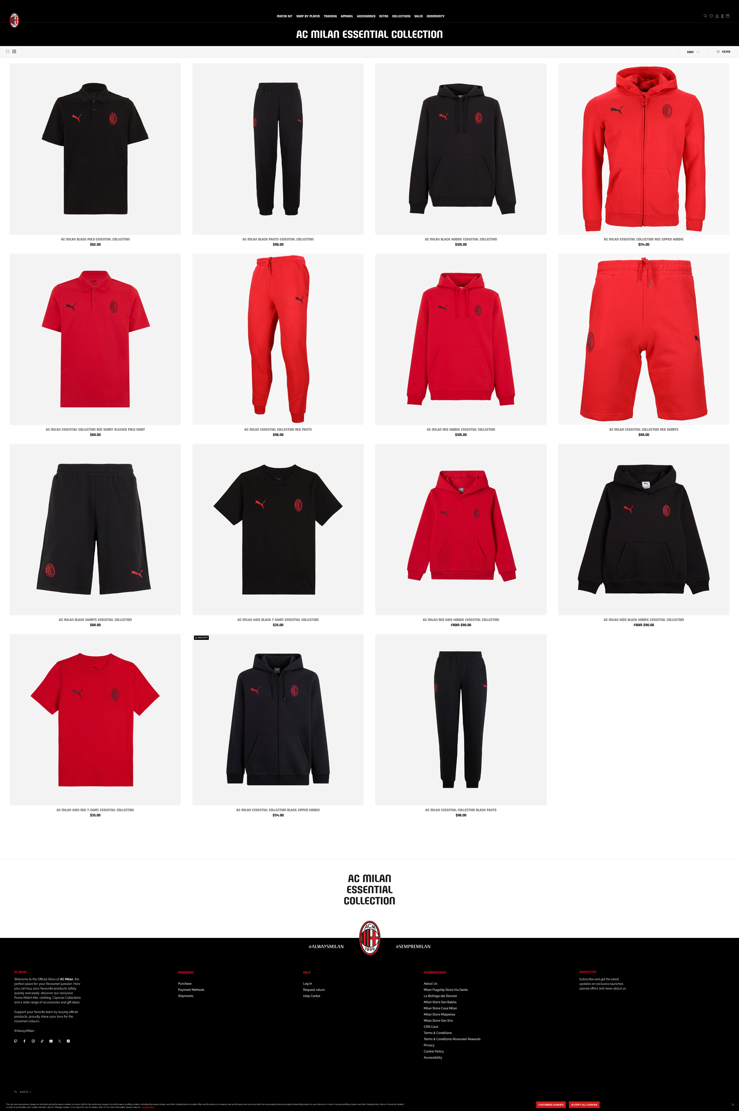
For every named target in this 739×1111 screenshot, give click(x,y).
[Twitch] (15, 1041)
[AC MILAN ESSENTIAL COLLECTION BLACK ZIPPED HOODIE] (278, 719)
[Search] (705, 16)
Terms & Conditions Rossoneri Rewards (452, 1039)
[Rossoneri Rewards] (722, 16)
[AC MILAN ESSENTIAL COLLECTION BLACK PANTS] (461, 719)
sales (418, 16)
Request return (314, 990)
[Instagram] (33, 1041)
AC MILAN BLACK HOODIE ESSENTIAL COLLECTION (461, 239)
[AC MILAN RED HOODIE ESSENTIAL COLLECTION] (461, 339)
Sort (690, 51)
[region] (369, 1105)
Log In (307, 983)
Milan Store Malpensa (439, 1014)
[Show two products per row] (7, 51)
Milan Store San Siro (438, 1020)
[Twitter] (59, 1041)
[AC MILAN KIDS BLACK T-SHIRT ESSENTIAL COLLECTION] (278, 529)
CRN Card (431, 1027)
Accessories (365, 16)
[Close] (733, 1104)
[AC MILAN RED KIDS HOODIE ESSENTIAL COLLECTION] (461, 529)
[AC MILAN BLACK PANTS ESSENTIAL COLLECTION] (278, 149)
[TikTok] (42, 1041)
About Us (430, 983)
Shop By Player (308, 16)
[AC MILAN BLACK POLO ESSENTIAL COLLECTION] (95, 149)
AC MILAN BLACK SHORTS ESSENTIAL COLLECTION (95, 619)
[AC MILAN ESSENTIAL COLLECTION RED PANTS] (278, 339)
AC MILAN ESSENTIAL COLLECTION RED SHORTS (643, 429)
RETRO (383, 16)
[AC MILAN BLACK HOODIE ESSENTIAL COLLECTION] (461, 149)
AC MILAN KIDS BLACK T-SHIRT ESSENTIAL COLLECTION (278, 619)
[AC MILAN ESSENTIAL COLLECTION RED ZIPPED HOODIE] (643, 149)
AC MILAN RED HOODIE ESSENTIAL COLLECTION (461, 429)
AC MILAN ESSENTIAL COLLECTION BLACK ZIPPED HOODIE (278, 809)
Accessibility (433, 1057)
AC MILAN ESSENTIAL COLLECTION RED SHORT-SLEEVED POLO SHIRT (95, 429)
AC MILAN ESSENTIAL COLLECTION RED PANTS (278, 429)
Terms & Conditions (438, 1033)
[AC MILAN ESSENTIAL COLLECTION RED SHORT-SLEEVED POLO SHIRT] (95, 339)
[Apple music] (68, 1041)
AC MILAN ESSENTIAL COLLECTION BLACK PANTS (461, 809)
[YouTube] (51, 1041)
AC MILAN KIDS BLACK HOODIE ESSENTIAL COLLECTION (644, 619)
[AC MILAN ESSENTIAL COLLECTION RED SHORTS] (643, 339)
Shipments (185, 996)
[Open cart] (727, 16)
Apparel (346, 16)
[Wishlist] (711, 16)
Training (329, 16)
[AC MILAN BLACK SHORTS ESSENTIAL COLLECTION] (95, 529)
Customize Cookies (550, 1104)
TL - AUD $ (21, 1092)
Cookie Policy (434, 1051)
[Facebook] (24, 1041)
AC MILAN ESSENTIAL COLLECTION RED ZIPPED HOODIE (644, 239)
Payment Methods (191, 990)
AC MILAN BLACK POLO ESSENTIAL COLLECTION (95, 239)
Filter (726, 51)
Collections (400, 16)
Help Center (311, 996)
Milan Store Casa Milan (440, 1008)
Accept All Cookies (584, 1104)
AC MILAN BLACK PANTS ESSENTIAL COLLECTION (278, 239)
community (435, 16)
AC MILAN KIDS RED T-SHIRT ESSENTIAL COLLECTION (95, 809)
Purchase (184, 983)
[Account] (717, 16)
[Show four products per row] (14, 51)
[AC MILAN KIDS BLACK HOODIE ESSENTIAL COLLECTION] (643, 529)
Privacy (429, 1045)
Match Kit (284, 16)
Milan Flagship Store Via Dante (446, 990)
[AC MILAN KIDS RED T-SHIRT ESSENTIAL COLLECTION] (95, 719)
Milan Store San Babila (440, 1002)
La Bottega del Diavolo (440, 996)
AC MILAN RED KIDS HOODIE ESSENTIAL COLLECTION (461, 619)
